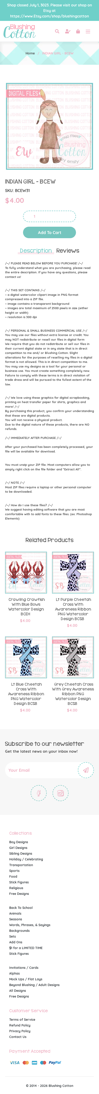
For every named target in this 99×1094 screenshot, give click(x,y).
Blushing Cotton (61, 1086)
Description (36, 251)
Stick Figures (19, 882)
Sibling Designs (20, 853)
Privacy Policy (19, 1031)
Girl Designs (18, 848)
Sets (12, 936)
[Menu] (88, 31)
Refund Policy (19, 1025)
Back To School (21, 908)
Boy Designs (18, 842)
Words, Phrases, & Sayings (29, 925)
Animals (15, 913)
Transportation (21, 865)
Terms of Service (22, 1020)
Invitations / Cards (23, 968)
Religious (16, 888)
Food (13, 876)
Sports (14, 871)
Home (30, 53)
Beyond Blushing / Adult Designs (34, 985)
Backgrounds (19, 931)
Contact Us (17, 1037)
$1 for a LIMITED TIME (26, 948)
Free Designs (19, 894)
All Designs (17, 991)
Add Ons (15, 942)
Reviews (67, 251)
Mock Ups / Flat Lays (25, 979)
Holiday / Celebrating (26, 859)
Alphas (14, 973)
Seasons (15, 919)
